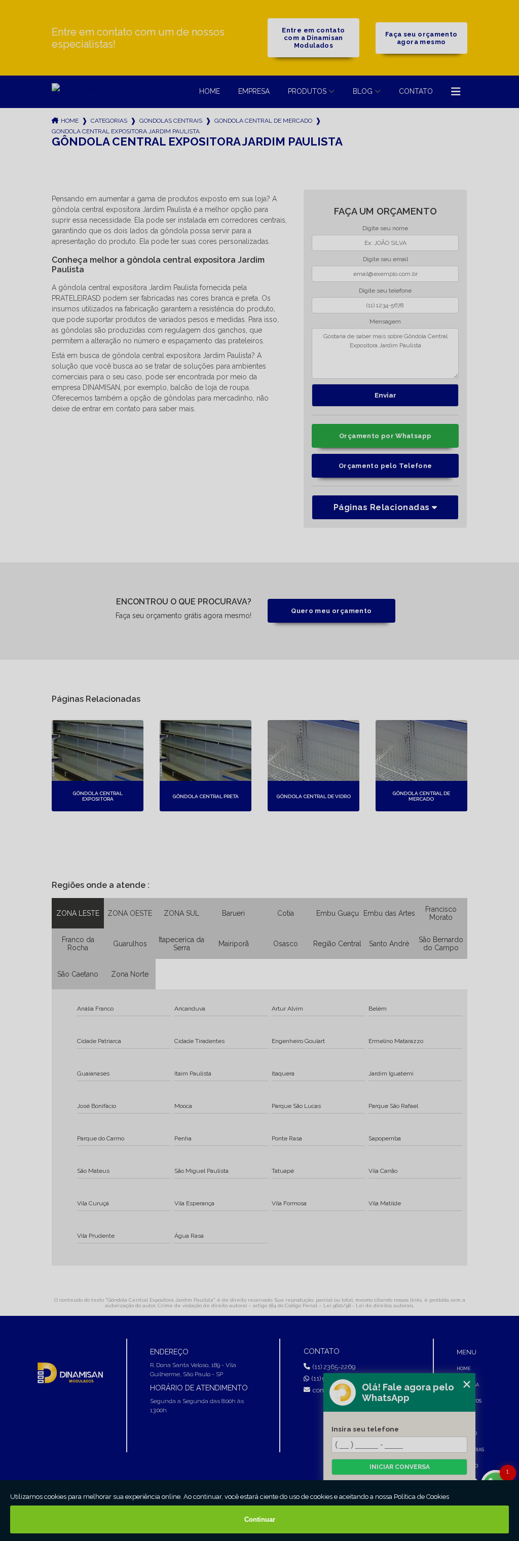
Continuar (259, 1519)
